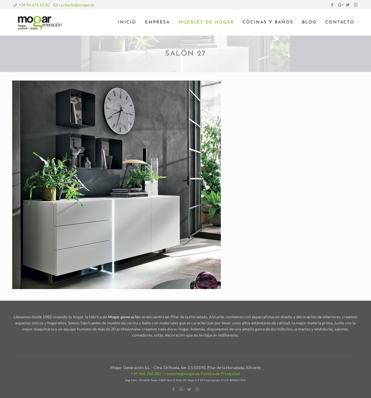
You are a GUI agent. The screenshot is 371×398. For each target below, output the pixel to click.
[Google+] (340, 4)
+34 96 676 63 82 (34, 4)
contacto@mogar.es (76, 4)
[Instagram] (356, 4)
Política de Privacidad (220, 373)
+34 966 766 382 (146, 373)
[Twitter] (348, 4)
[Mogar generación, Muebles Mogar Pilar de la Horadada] (39, 23)
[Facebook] (332, 4)
